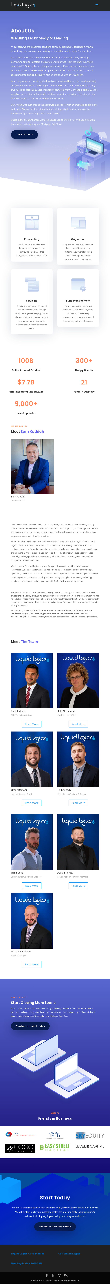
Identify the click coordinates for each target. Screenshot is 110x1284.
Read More (31, 724)
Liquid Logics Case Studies (27, 1253)
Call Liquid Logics (69, 1253)
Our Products (24, 134)
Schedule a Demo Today (55, 1226)
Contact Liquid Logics (30, 1026)
